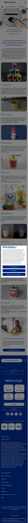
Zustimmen (13, 270)
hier (14, 261)
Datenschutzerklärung (19, 262)
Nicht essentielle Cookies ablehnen (13, 274)
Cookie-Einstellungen (14, 266)
